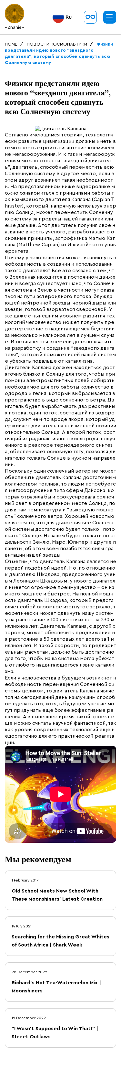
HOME (11, 44)
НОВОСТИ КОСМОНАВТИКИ (57, 44)
